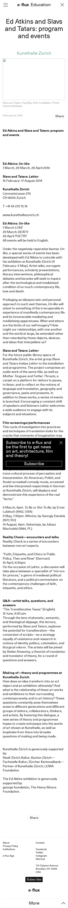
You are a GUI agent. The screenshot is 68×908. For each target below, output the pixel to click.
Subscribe (34, 463)
